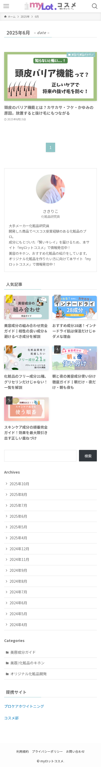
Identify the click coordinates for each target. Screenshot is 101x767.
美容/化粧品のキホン (27, 662)
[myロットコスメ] (50, 6)
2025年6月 (18, 516)
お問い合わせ (75, 751)
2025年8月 (18, 494)
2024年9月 (18, 570)
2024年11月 (19, 559)
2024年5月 (18, 613)
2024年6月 (18, 602)
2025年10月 (19, 483)
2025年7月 (18, 505)
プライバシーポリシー (47, 751)
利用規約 (22, 751)
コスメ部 (11, 717)
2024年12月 (19, 548)
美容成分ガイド (23, 652)
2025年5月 (18, 526)
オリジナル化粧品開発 (28, 673)
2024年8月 (18, 581)
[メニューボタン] (6, 6)
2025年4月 (18, 537)
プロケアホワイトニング (24, 706)
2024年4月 (18, 624)
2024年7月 (18, 591)
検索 (88, 455)
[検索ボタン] (95, 6)
